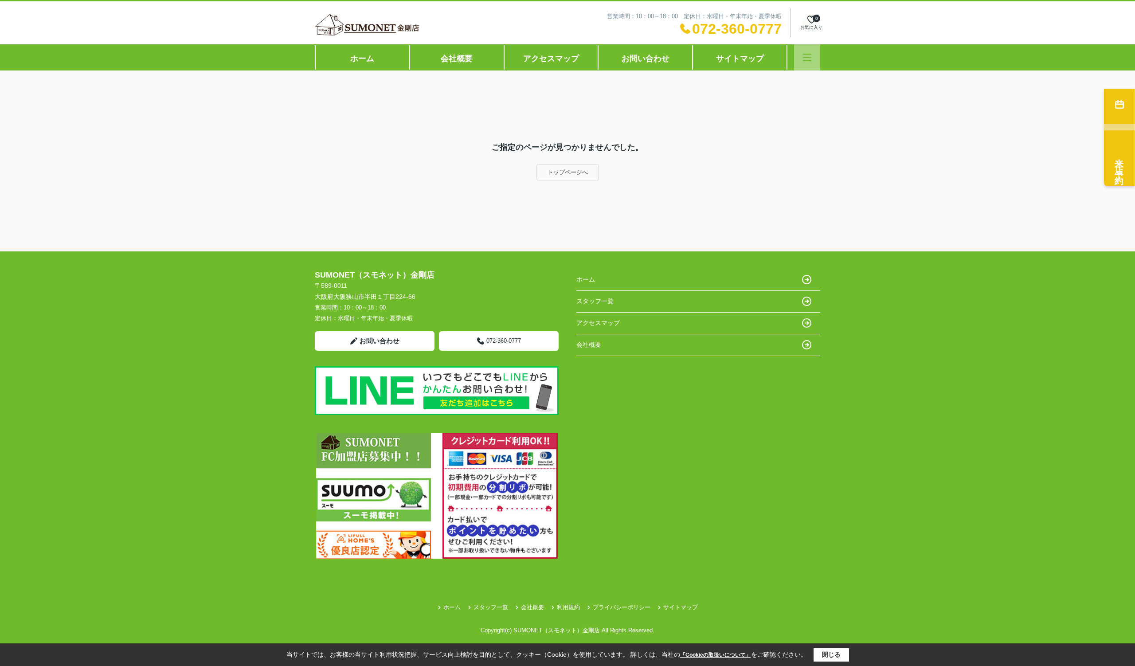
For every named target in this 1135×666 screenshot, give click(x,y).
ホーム (362, 58)
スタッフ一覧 (595, 301)
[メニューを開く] (807, 57)
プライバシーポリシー (621, 607)
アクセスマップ (551, 58)
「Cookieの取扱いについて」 (715, 655)
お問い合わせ (645, 58)
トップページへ (568, 172)
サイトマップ (740, 58)
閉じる (831, 654)
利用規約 (568, 607)
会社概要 (457, 58)
